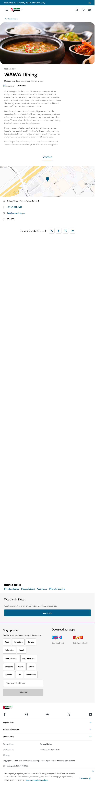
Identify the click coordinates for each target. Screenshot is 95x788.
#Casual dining (28, 589)
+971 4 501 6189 (14, 207)
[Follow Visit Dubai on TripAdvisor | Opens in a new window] (47, 714)
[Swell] (47, 443)
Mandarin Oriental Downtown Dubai (26, 322)
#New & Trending (57, 589)
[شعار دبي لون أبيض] (10, 708)
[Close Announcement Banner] (90, 2)
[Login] (89, 9)
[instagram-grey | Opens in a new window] (26, 714)
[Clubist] (47, 522)
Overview (47, 157)
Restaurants (12, 18)
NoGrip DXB (13, 402)
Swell (10, 481)
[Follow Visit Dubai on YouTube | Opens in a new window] (90, 714)
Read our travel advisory (35, 2)
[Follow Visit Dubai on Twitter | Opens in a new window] (69, 714)
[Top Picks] (83, 9)
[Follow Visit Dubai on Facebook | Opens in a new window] (4, 714)
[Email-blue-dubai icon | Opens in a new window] (72, 231)
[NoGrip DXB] (47, 363)
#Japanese (42, 589)
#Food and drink (11, 589)
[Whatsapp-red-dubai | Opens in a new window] (52, 231)
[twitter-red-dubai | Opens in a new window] (65, 231)
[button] (85, 779)
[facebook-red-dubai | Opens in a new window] (58, 231)
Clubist (10, 561)
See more (12, 574)
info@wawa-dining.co (16, 213)
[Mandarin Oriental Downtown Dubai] (47, 284)
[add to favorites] (84, 314)
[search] (77, 9)
